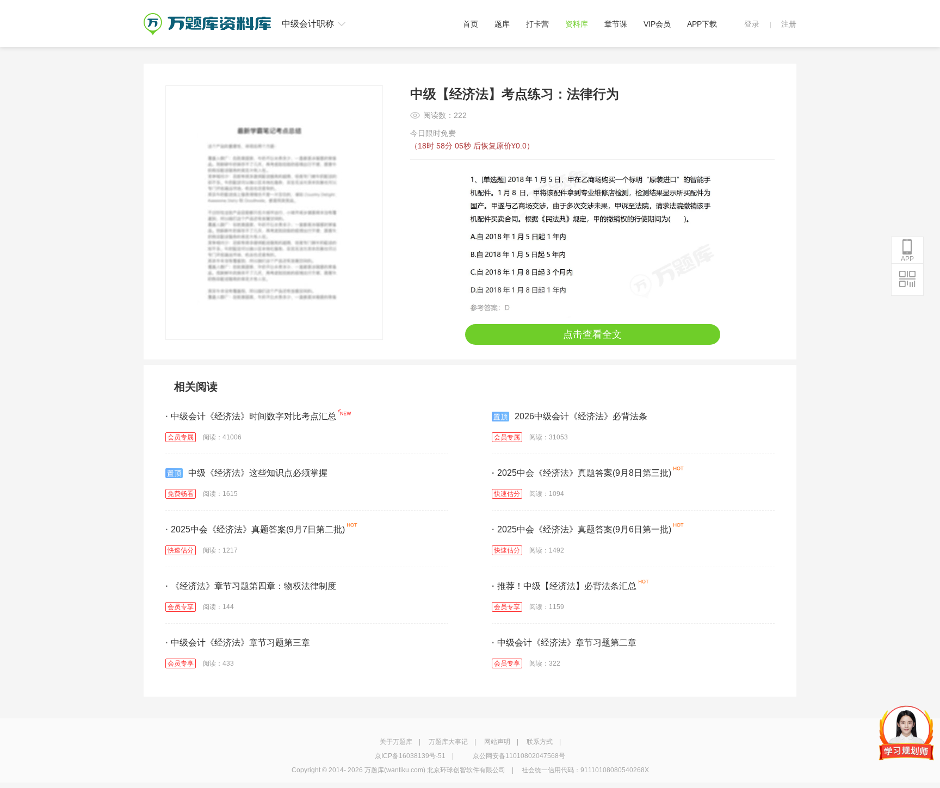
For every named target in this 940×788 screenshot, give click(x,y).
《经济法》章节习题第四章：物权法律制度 (250, 586)
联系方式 (540, 742)
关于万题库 (396, 742)
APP (907, 259)
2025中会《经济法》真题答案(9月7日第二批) (255, 529)
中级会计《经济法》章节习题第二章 (564, 642)
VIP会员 (657, 24)
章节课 (615, 24)
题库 (502, 24)
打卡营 (537, 24)
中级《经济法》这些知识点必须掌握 (257, 472)
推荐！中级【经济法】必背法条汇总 (564, 586)
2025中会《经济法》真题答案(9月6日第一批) (581, 529)
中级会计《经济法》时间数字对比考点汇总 (250, 416)
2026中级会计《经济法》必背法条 (581, 416)
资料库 (576, 24)
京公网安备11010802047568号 (519, 756)
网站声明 (497, 742)
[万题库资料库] (207, 17)
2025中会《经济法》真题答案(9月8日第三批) (581, 472)
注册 (788, 24)
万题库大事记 (448, 742)
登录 (751, 24)
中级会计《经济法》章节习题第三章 (237, 642)
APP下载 (702, 24)
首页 (470, 24)
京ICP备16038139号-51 (410, 756)
